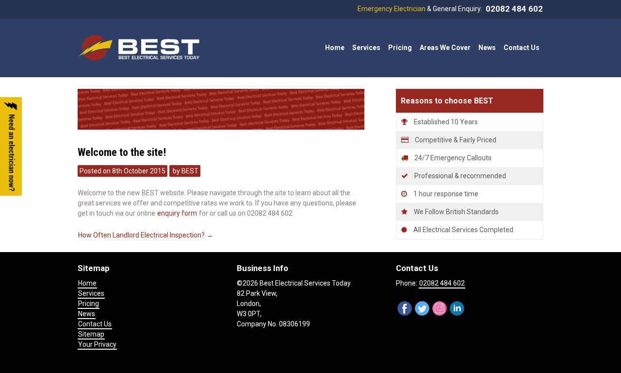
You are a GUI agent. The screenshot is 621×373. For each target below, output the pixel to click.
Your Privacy (97, 344)
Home (334, 47)
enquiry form (177, 213)
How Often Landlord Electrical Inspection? (145, 235)
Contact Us (521, 47)
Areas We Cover (445, 47)
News (487, 47)
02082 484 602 (514, 9)
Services (91, 293)
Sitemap (91, 334)
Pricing (400, 47)
